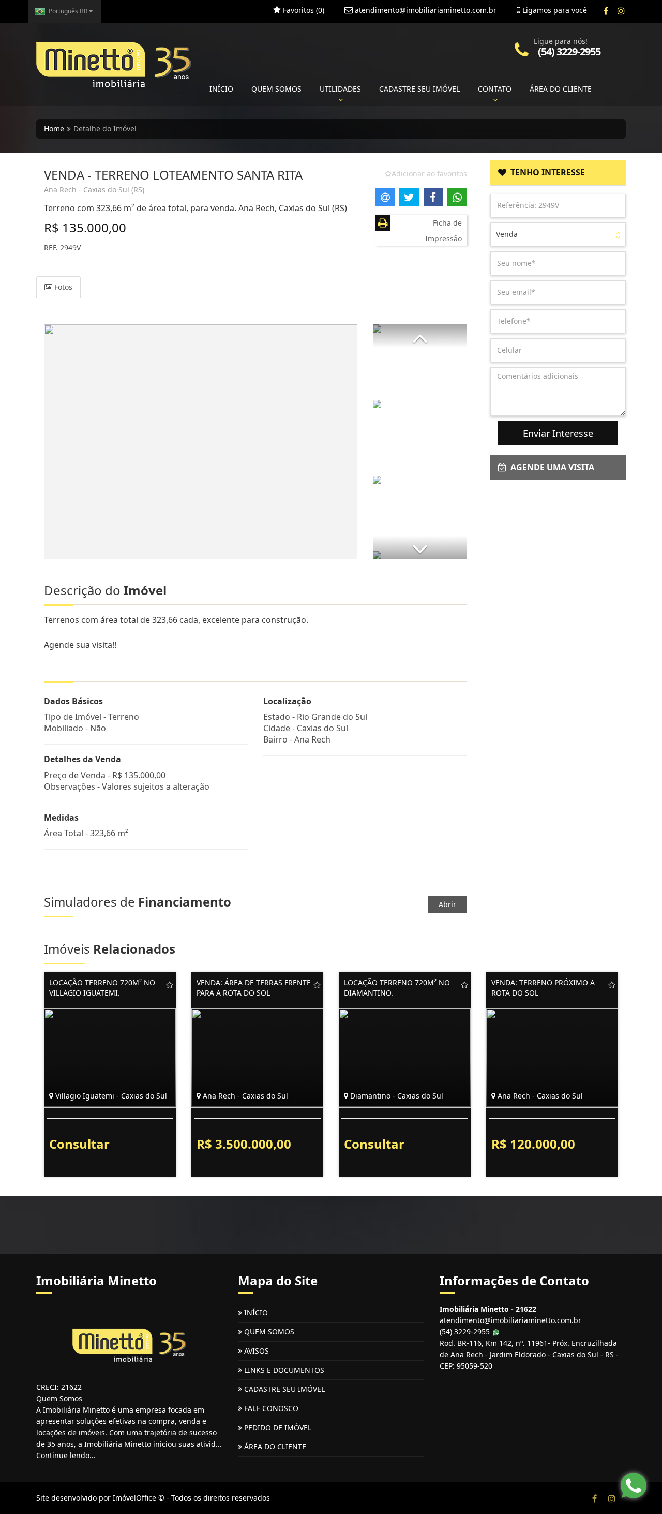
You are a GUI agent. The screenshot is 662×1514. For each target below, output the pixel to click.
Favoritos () (302, 10)
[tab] (558, 172)
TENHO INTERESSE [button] (545, 172)
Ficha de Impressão (443, 230)
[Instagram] (620, 11)
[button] (420, 336)
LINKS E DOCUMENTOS (283, 1370)
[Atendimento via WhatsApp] (633, 1485)
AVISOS (255, 1351)
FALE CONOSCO (270, 1408)
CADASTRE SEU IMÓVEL (419, 89)
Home (54, 128)
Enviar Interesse (558, 433)
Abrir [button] (447, 904)
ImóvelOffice (134, 1498)
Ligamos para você (553, 10)
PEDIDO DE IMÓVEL (276, 1427)
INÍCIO (221, 89)
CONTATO (494, 89)
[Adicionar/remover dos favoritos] (169, 984)
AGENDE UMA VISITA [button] (550, 467)
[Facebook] (605, 11)
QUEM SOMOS (276, 89)
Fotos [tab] (62, 287)
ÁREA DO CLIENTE (561, 89)
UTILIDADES (340, 89)
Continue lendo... (66, 1455)
